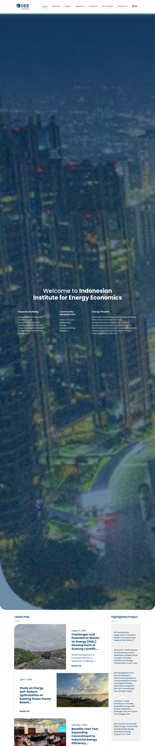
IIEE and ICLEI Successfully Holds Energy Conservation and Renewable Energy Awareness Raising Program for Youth (126, 729)
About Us (56, 6)
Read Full (76, 665)
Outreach (93, 6)
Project (68, 6)
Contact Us (123, 6)
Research (80, 6)
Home (44, 6)
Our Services (107, 6)
